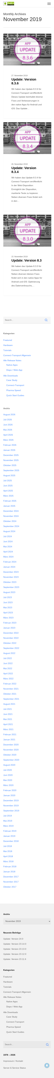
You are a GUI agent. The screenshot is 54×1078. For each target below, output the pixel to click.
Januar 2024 (9, 567)
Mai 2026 (7, 430)
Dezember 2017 (11, 876)
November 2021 (11, 689)
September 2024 (11, 526)
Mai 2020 (7, 780)
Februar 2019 (9, 831)
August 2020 (9, 765)
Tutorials (7, 350)
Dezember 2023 (11, 572)
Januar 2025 (9, 506)
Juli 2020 (7, 770)
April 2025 (8, 490)
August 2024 (9, 531)
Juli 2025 (7, 480)
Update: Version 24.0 (13, 939)
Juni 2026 (8, 424)
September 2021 (11, 699)
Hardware (8, 345)
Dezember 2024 (11, 511)
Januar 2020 (9, 795)
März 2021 (8, 729)
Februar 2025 (9, 501)
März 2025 (8, 496)
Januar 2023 (9, 628)
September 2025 (11, 470)
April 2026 (8, 435)
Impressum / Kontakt (13, 1061)
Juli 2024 (7, 536)
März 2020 (8, 785)
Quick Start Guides (15, 395)
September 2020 (11, 760)
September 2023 (11, 587)
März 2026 (8, 440)
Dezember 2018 (11, 841)
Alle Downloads (10, 375)
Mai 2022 (7, 668)
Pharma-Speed (13, 390)
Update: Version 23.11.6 (14, 959)
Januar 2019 (9, 836)
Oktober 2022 (9, 643)
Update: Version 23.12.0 (14, 954)
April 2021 (8, 724)
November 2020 (11, 749)
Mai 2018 (7, 851)
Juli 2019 (7, 816)
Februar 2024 (9, 562)
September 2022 (11, 648)
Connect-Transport (15, 385)
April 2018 (8, 856)
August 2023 (9, 592)
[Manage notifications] (47, 1065)
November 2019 (11, 805)
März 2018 (8, 861)
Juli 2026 (7, 419)
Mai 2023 (7, 607)
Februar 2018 (9, 866)
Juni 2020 (8, 775)
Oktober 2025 (9, 465)
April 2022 (8, 673)
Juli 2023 (7, 597)
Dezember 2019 (11, 800)
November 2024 (11, 516)
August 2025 (9, 475)
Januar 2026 (9, 450)
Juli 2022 (7, 658)
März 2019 (8, 826)
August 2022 (9, 653)
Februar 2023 (9, 623)
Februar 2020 (9, 790)
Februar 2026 (9, 445)
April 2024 (8, 551)
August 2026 (9, 414)
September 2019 (11, 810)
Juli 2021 (7, 709)
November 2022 (11, 638)
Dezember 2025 (11, 455)
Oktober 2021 (9, 694)
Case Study (11, 380)
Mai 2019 (7, 821)
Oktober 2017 (9, 887)
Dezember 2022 (11, 633)
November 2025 (11, 460)
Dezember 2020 (11, 744)
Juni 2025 (8, 485)
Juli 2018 (7, 846)
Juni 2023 (8, 602)
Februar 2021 (9, 734)
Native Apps (12, 365)
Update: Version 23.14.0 (14, 944)
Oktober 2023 (9, 582)
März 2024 (8, 557)
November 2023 (11, 577)
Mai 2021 (7, 719)
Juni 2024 (8, 541)
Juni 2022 (8, 663)
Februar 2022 (9, 683)
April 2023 (8, 612)
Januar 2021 (9, 739)
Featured (7, 340)
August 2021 (9, 704)
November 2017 (11, 882)
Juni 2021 (8, 714)
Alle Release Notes (18, 38)
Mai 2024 (7, 546)
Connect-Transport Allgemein (17, 355)
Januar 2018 (9, 871)
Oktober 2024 (9, 521)
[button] (49, 3)
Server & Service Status (14, 1068)
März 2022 (8, 678)
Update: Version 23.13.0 (14, 949)
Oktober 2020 (9, 755)
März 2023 (8, 617)
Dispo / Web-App (14, 370)
